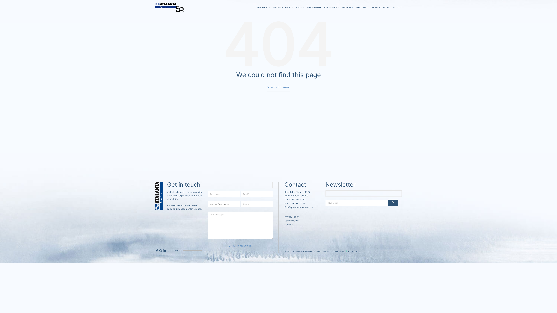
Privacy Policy (291, 216)
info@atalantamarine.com (300, 207)
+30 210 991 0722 (296, 199)
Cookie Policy (291, 220)
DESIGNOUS (356, 251)
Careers (288, 224)
